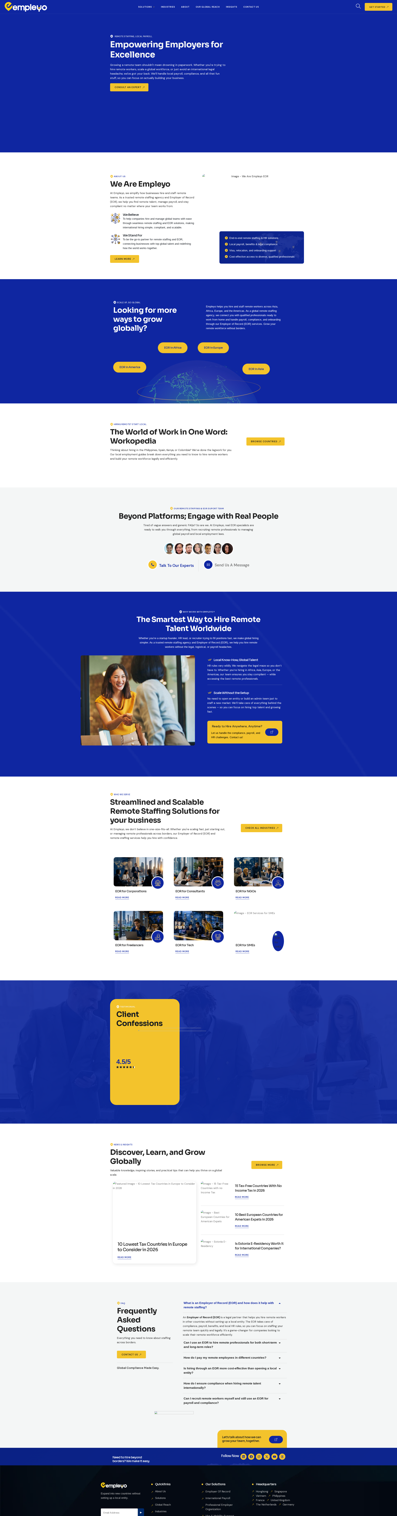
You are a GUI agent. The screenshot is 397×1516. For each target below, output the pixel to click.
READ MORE (122, 897)
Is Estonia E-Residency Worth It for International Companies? (259, 1246)
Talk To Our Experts (176, 565)
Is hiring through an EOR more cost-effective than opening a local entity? (230, 1370)
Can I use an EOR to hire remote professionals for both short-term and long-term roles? (230, 1345)
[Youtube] (274, 1457)
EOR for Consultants (190, 891)
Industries (168, 6)
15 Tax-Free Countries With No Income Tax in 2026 (258, 1188)
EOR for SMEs (245, 945)
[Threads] (282, 1457)
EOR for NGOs (246, 891)
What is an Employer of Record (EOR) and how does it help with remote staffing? (229, 1305)
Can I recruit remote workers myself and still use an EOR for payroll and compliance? (226, 1400)
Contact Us (251, 6)
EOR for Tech (184, 945)
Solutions (145, 6)
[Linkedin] (243, 1457)
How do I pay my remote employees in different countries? (225, 1357)
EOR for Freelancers (129, 945)
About (185, 6)
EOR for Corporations (130, 891)
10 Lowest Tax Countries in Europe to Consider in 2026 (152, 1247)
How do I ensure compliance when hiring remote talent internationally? (222, 1385)
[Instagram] (259, 1457)
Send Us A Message (232, 565)
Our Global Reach (208, 6)
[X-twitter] (267, 1457)
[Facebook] (251, 1457)
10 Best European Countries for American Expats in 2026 (259, 1217)
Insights (231, 6)
